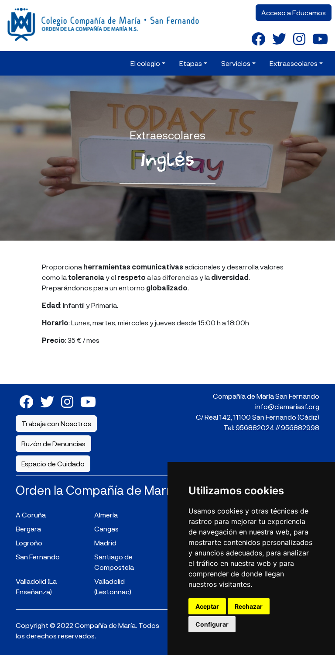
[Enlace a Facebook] (258, 38)
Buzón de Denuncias (53, 443)
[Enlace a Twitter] (279, 38)
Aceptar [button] (207, 606)
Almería (106, 514)
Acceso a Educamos (293, 12)
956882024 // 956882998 (277, 427)
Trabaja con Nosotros (56, 423)
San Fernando (38, 556)
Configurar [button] (212, 624)
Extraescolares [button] (294, 63)
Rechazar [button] (249, 606)
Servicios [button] (235, 63)
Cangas (106, 528)
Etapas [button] (190, 63)
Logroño (29, 542)
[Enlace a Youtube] (320, 38)
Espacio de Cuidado (53, 463)
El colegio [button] (145, 63)
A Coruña (31, 514)
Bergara (28, 528)
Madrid (105, 542)
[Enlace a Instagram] (299, 38)
